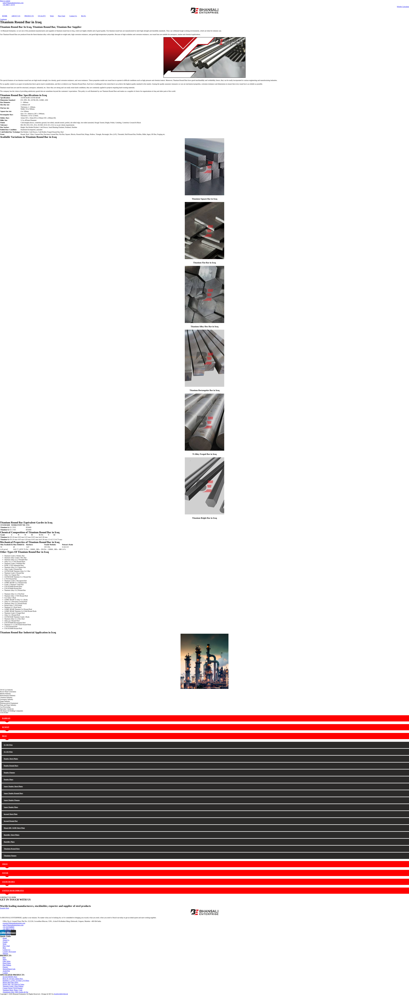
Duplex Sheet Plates (11, 759)
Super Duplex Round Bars (13, 793)
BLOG (83, 16)
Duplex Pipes (8, 779)
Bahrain (6, 718)
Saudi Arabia (8, 882)
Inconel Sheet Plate (10, 814)
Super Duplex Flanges (12, 800)
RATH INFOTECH (61, 994)
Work (52, 16)
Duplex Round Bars (11, 766)
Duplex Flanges (9, 773)
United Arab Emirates (13, 890)
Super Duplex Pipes (11, 807)
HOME (4, 16)
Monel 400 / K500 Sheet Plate (14, 828)
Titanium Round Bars (12, 849)
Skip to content (5, 1)
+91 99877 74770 (6, 902)
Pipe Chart (61, 16)
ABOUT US (16, 16)
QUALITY (42, 16)
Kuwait (5, 727)
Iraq (4, 736)
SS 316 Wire (8, 752)
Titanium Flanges (10, 856)
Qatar (5, 873)
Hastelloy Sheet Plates (11, 835)
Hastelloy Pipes (9, 842)
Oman (5, 864)
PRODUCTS (29, 16)
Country (3, 25)
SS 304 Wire (8, 745)
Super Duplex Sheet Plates (13, 786)
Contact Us (73, 16)
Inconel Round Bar (11, 821)
